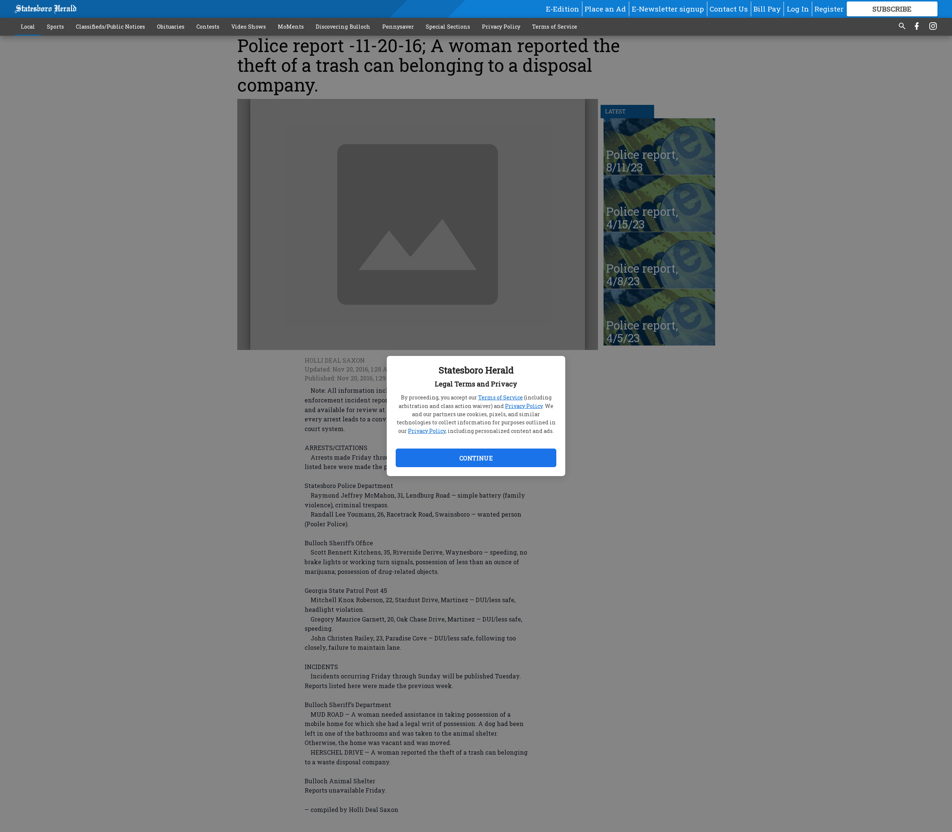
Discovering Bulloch (343, 26)
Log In (798, 8)
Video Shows (248, 26)
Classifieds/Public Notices (110, 26)
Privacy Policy (524, 405)
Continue (476, 458)
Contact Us (729, 8)
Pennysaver (398, 26)
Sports (55, 26)
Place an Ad (605, 8)
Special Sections (448, 26)
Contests (207, 26)
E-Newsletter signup (668, 8)
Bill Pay (767, 8)
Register (828, 8)
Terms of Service (500, 397)
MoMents (291, 26)
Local (28, 26)
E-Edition (562, 8)
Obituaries (170, 26)
